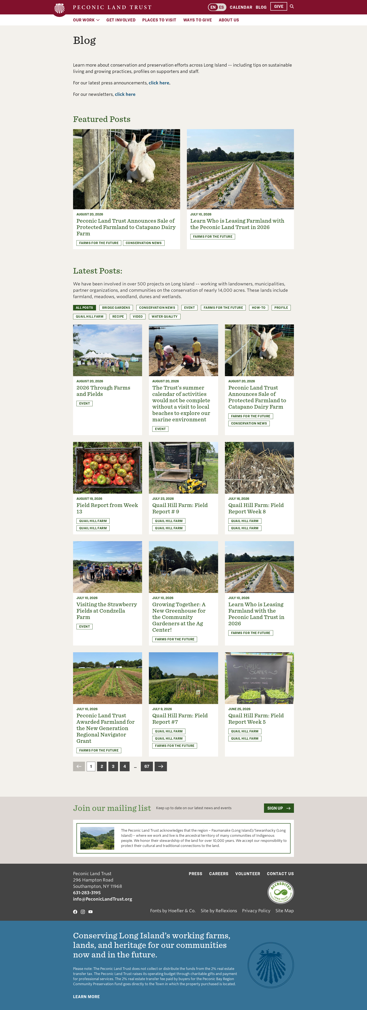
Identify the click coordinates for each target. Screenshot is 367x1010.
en (213, 7)
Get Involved (121, 19)
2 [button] (102, 766)
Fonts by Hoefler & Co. (173, 910)
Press (195, 873)
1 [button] (91, 766)
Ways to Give (197, 19)
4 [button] (124, 766)
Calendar (241, 7)
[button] (79, 766)
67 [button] (146, 766)
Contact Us (280, 873)
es (221, 7)
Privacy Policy (256, 910)
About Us (229, 19)
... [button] (135, 766)
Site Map (284, 910)
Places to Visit (159, 19)
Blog (261, 7)
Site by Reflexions (219, 910)
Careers (219, 873)
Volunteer (247, 873)
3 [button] (113, 766)
